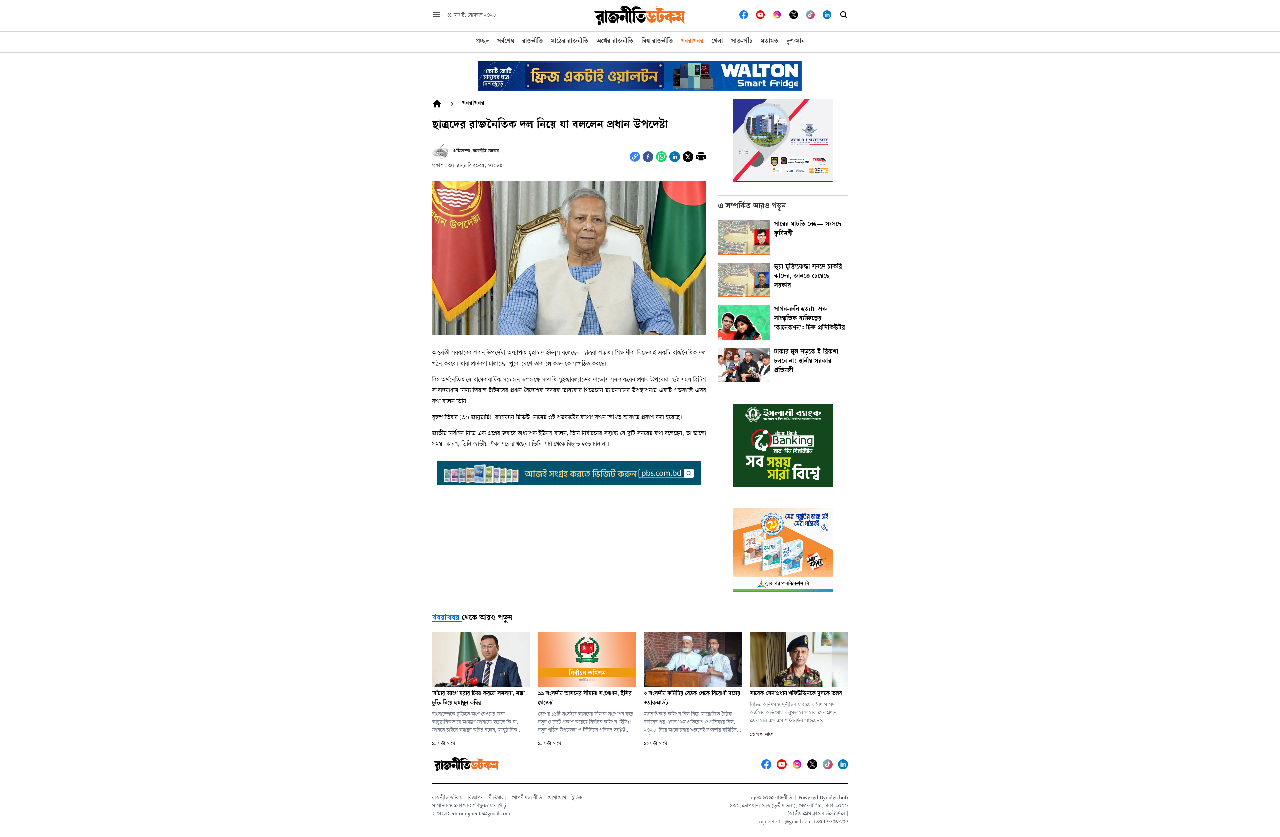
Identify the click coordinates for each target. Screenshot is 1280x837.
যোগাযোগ (556, 798)
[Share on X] (688, 156)
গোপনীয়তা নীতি (526, 798)
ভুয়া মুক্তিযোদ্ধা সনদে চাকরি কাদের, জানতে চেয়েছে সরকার (808, 277)
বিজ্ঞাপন (475, 798)
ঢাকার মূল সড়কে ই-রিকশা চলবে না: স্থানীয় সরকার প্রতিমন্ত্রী (806, 362)
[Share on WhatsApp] (661, 156)
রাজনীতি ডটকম (447, 798)
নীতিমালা (497, 798)
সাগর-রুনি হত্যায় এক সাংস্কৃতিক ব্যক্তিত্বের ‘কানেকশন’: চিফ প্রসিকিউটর (809, 319)
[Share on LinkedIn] (674, 156)
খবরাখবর (445, 618)
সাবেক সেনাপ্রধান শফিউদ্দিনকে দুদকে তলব (796, 694)
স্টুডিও (576, 798)
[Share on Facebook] (648, 156)
